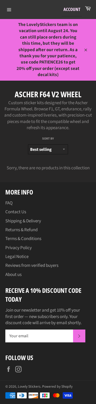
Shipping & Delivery (23, 221)
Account (71, 9)
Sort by (48, 139)
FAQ (9, 203)
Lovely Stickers (29, 386)
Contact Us (15, 212)
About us (13, 274)
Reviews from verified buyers (31, 265)
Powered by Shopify (57, 386)
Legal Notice (17, 256)
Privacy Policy (18, 248)
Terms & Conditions (23, 238)
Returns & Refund (21, 230)
